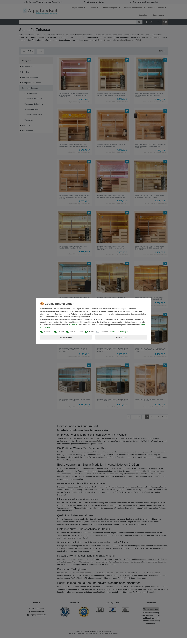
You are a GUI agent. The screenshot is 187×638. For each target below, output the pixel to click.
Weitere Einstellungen (119, 332)
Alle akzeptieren (66, 337)
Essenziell (48, 332)
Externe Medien (76, 332)
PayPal (91, 332)
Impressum (72, 325)
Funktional (104, 332)
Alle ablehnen (121, 337)
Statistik (61, 332)
